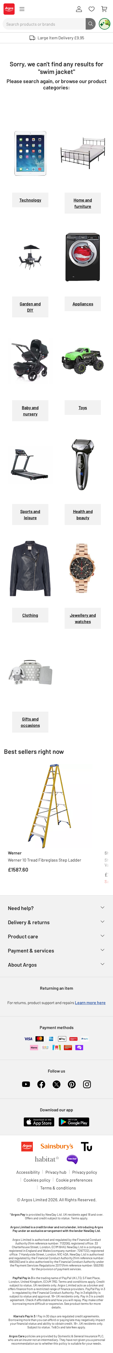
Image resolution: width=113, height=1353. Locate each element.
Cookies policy (37, 1179)
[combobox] (44, 24)
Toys (83, 407)
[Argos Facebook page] (41, 1084)
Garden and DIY (30, 306)
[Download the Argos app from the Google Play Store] (74, 1121)
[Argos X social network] (56, 1084)
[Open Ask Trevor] (104, 24)
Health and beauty (83, 514)
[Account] (79, 9)
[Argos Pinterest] (71, 1084)
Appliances (83, 303)
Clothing (30, 615)
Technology (30, 199)
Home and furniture (83, 203)
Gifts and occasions (30, 722)
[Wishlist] (91, 9)
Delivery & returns (29, 922)
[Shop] (22, 9)
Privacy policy (84, 1172)
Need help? (21, 908)
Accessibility (28, 1172)
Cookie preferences (74, 1179)
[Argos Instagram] (87, 1084)
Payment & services (31, 950)
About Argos (22, 964)
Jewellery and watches (83, 618)
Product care (23, 936)
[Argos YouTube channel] (26, 1084)
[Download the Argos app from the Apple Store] (39, 1121)
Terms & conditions (58, 1187)
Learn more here (90, 1002)
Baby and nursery (30, 410)
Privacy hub (55, 1172)
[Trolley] (104, 9)
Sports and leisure (30, 514)
